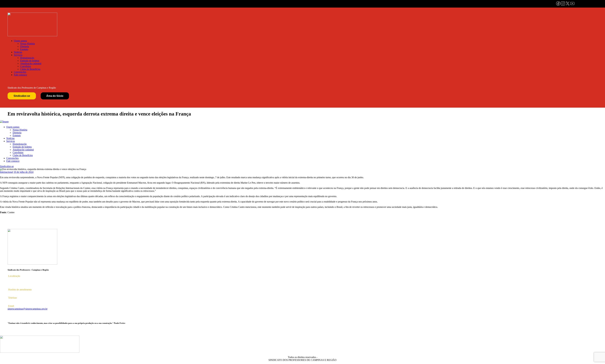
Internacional (6, 172)
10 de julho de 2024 (23, 172)
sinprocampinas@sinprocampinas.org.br (27, 308)
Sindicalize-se (22, 96)
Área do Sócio (54, 96)
